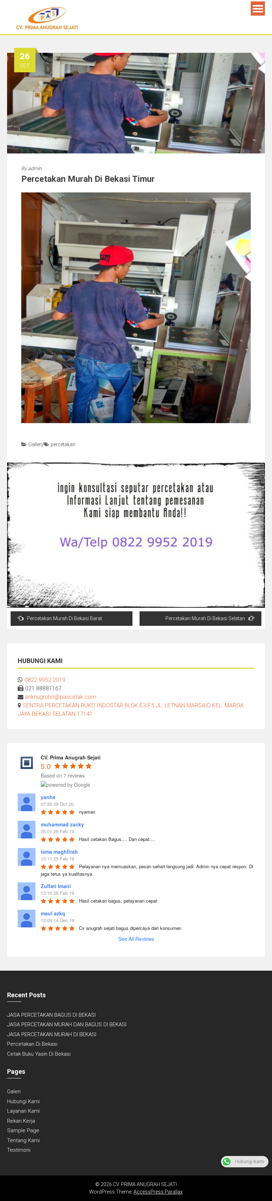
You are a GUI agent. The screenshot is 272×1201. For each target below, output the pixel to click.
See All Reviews (136, 938)
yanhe (48, 797)
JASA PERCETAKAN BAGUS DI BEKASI (51, 1015)
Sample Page (23, 1130)
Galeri (14, 1091)
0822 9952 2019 (45, 680)
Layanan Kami (23, 1111)
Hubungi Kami (23, 1101)
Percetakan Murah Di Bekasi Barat (64, 618)
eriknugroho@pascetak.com (60, 697)
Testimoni (18, 1150)
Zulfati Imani (56, 885)
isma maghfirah (59, 851)
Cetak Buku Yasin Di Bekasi (38, 1054)
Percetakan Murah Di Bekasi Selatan (205, 618)
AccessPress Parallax (158, 1192)
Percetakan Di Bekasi (32, 1044)
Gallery (36, 444)
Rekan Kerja (21, 1121)
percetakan (63, 444)
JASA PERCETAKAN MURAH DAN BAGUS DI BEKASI (66, 1024)
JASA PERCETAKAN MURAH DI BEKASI (51, 1034)
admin (35, 168)
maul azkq (53, 913)
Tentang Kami (23, 1140)
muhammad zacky (62, 824)
